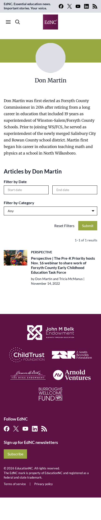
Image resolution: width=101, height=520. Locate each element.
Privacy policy (43, 484)
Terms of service (15, 484)
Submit (87, 225)
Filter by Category (19, 202)
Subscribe (15, 454)
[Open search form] (17, 22)
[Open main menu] (8, 22)
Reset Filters (64, 225)
